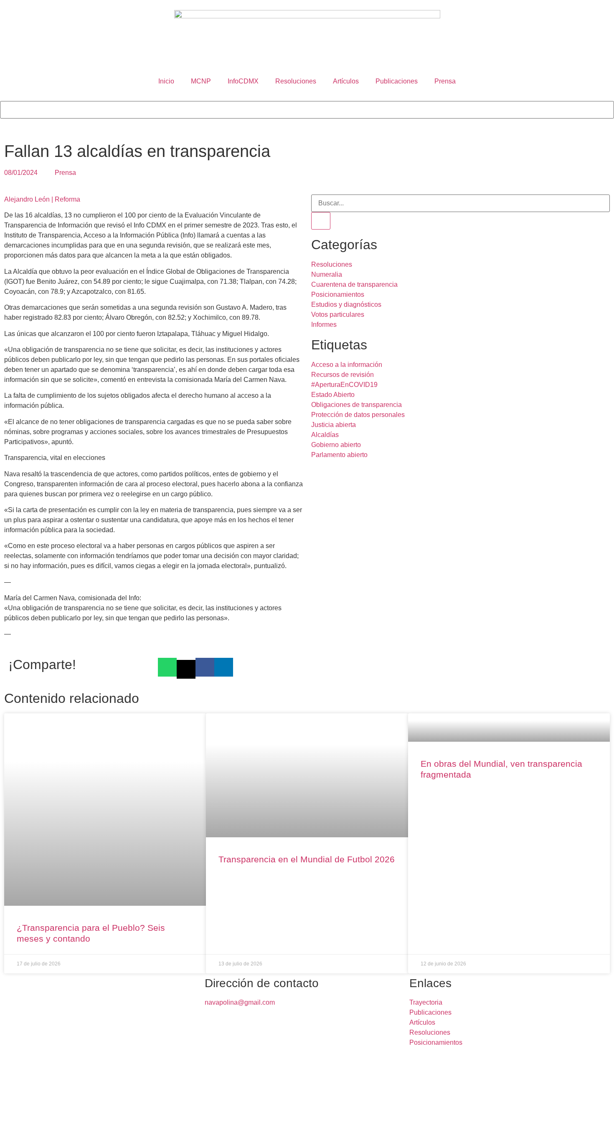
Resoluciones (295, 81)
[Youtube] (100, 1133)
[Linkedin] (55, 1133)
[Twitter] (33, 1133)
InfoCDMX (243, 81)
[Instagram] (78, 1133)
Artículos (346, 81)
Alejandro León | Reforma (43, 199)
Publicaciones (397, 81)
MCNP (201, 81)
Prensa (445, 81)
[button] (307, 96)
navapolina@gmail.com (240, 1002)
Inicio (166, 81)
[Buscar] (320, 221)
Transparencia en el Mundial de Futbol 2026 (306, 859)
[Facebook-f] (10, 1133)
